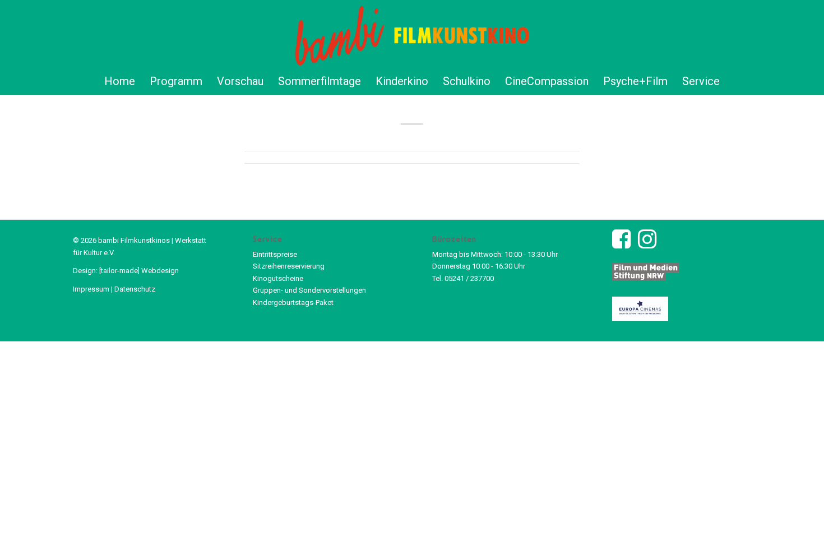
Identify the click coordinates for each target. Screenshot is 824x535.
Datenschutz (134, 289)
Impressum (91, 289)
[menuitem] (119, 81)
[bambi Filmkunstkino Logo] (412, 33)
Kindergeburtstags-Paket (293, 302)
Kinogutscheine (278, 278)
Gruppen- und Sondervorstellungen (309, 290)
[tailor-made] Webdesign (139, 270)
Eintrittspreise (275, 254)
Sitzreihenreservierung (289, 266)
